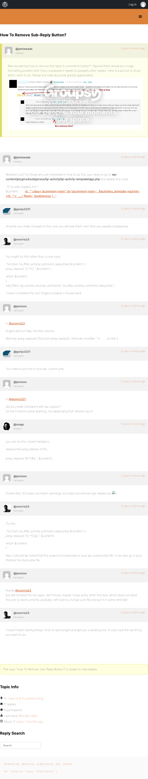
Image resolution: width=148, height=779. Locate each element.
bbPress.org (28, 764)
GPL (6, 771)
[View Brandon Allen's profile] (7, 241)
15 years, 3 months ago (133, 506)
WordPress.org (11, 764)
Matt (58, 764)
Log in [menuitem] (132, 4)
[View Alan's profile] (7, 426)
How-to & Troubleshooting (25, 698)
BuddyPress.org (6, 16)
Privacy (29, 771)
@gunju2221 (17, 399)
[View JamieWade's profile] (9, 50)
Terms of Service (44, 771)
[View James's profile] (7, 308)
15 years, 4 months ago (133, 48)
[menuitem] (5, 4)
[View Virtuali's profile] (7, 211)
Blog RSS (67, 764)
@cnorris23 (17, 323)
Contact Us (17, 771)
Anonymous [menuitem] (143, 4)
